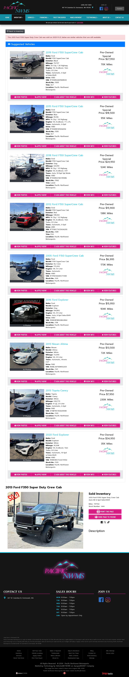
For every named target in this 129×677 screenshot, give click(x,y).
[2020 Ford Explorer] (27, 446)
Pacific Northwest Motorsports (77, 663)
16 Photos (27, 369)
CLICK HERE (80, 23)
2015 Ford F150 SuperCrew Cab (64, 106)
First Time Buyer (59, 17)
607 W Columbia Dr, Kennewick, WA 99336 (77, 8)
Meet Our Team (74, 653)
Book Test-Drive (19, 658)
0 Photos (27, 325)
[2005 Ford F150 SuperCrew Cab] (27, 267)
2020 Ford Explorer (57, 435)
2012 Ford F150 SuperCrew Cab (64, 204)
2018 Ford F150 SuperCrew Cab (64, 155)
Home (7, 17)
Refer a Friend (73, 656)
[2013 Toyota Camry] (27, 402)
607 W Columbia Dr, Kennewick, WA (20, 598)
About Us (106, 17)
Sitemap (91, 658)
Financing (44, 17)
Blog (91, 651)
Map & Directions (73, 651)
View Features (110, 97)
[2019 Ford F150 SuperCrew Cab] (27, 64)
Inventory (18, 17)
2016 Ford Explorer (57, 300)
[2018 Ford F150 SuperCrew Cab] (27, 167)
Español (119, 9)
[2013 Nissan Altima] (27, 355)
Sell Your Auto (37, 651)
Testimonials (91, 17)
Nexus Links (110, 653)
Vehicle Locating (37, 653)
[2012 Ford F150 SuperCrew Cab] (27, 216)
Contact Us (119, 17)
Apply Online (37, 656)
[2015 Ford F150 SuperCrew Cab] (27, 118)
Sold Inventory (92, 656)
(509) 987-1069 (86, 5)
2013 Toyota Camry (57, 390)
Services (31, 17)
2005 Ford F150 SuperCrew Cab (65, 256)
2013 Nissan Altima (57, 344)
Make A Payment (76, 17)
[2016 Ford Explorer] (27, 311)
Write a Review (55, 656)
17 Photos (27, 78)
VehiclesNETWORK (63, 666)
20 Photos (27, 181)
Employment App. (73, 658)
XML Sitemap (110, 651)
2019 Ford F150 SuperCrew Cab (64, 52)
